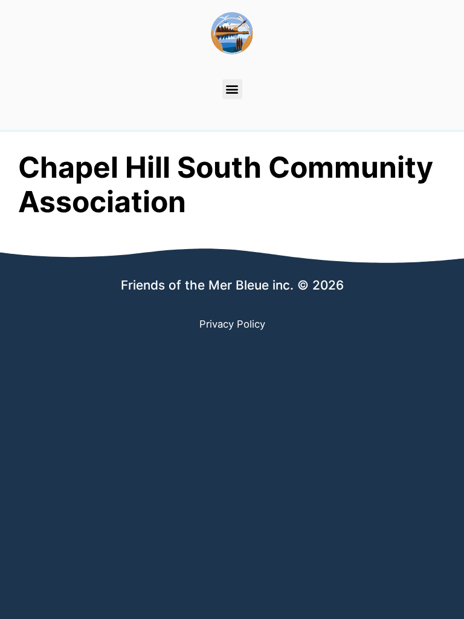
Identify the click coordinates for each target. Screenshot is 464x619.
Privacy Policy (232, 324)
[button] (232, 89)
